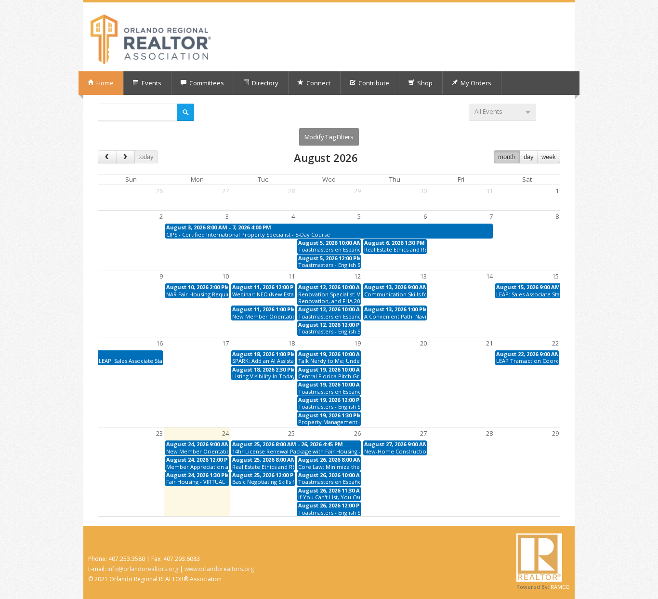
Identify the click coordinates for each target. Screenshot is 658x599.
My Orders (475, 83)
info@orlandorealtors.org (142, 569)
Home (104, 83)
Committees (206, 83)
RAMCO (560, 586)
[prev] (107, 156)
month (506, 156)
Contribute (373, 83)
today (146, 156)
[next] (125, 156)
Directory (264, 83)
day (529, 156)
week (548, 156)
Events (150, 83)
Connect (317, 83)
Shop (424, 83)
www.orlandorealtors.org (219, 569)
